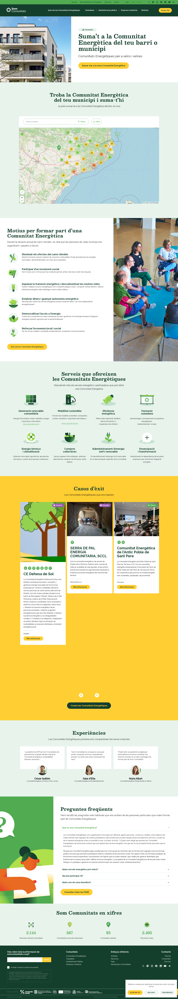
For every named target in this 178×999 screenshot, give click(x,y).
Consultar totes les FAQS (76, 892)
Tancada (59, 505)
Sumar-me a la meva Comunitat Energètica (103, 65)
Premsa (168, 956)
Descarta (151, 992)
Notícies (114, 956)
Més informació (33, 638)
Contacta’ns (166, 959)
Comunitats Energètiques (76, 956)
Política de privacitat (14, 979)
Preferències (167, 992)
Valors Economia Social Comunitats (105, 997)
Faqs (113, 961)
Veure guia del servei (31, 424)
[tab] (116, 828)
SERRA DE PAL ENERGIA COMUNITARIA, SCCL (88, 552)
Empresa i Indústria (73, 964)
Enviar (46, 960)
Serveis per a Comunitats (121, 964)
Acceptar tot (135, 992)
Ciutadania (70, 959)
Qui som (167, 961)
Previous (81, 695)
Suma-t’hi (165, 10)
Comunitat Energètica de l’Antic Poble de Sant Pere (136, 552)
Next (97, 695)
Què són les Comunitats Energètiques (27, 347)
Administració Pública (74, 961)
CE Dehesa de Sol (38, 574)
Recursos (114, 959)
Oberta (153, 505)
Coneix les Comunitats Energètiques (89, 705)
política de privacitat (31, 967)
